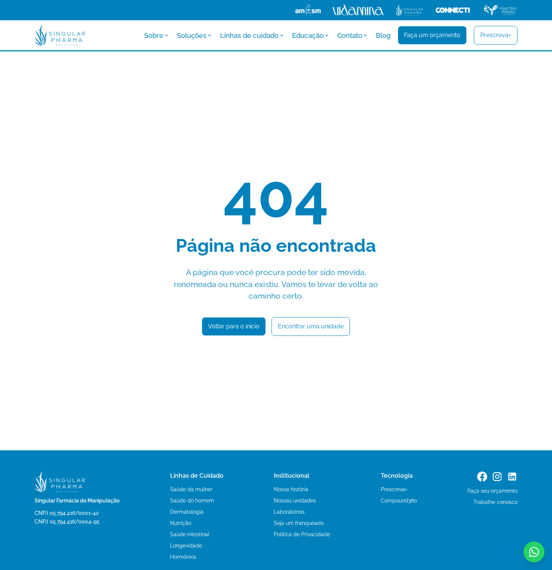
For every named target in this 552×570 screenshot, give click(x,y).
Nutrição (180, 523)
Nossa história (291, 489)
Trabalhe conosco (495, 502)
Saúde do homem (192, 501)
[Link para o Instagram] (497, 476)
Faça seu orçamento (492, 491)
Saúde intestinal (190, 534)
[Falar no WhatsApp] (533, 551)
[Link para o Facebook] (482, 476)
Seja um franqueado (299, 523)
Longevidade (186, 546)
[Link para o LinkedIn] (512, 476)
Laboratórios (289, 512)
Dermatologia (187, 512)
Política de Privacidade (302, 534)
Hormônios (183, 557)
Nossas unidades (295, 501)
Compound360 (399, 501)
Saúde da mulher (191, 489)
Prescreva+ (394, 489)
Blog (383, 35)
